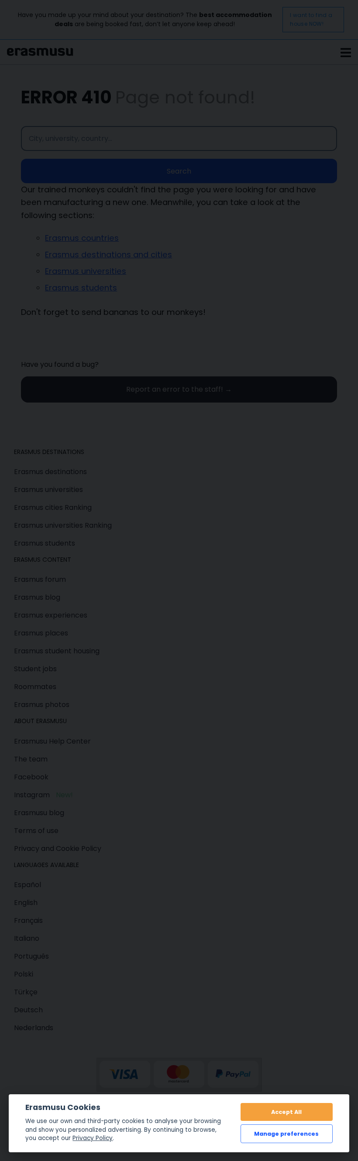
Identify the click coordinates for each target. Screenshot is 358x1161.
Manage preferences (286, 1133)
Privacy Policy (92, 1138)
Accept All (286, 1112)
